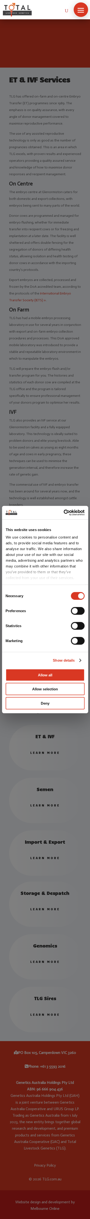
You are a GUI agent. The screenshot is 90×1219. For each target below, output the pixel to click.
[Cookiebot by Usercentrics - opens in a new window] (64, 513)
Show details (64, 660)
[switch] (77, 611)
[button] (81, 9)
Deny (45, 703)
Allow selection (45, 689)
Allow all (45, 675)
